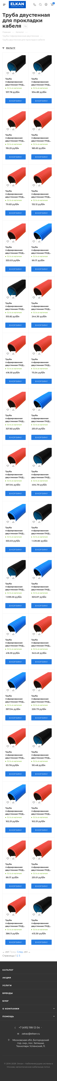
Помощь (8, 1016)
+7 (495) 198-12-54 (29, 1027)
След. (20, 951)
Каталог (8, 970)
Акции (6, 977)
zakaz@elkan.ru (31, 1033)
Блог (5, 1001)
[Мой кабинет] (46, 4)
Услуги (7, 985)
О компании (10, 1008)
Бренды (7, 993)
